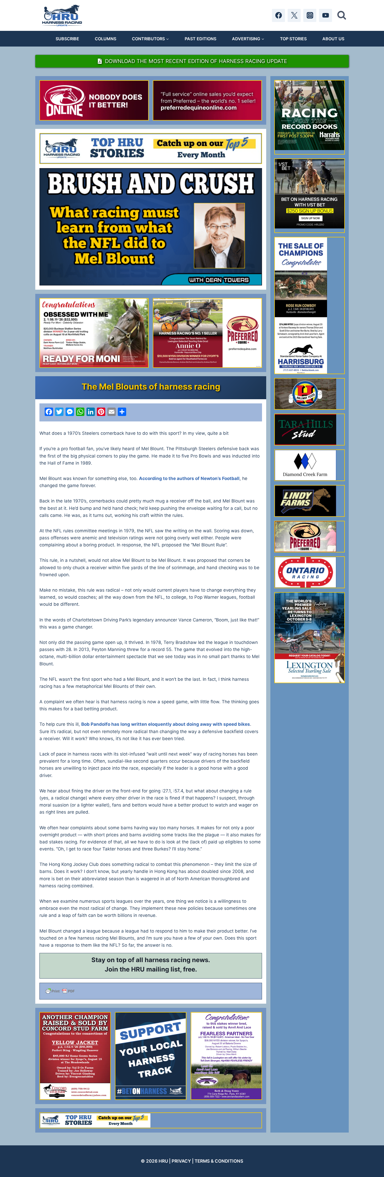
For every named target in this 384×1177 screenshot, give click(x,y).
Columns (105, 38)
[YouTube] (325, 15)
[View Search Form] (342, 15)
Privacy (181, 1161)
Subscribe (67, 38)
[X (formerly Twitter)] (294, 15)
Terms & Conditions (219, 1161)
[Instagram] (309, 15)
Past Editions (200, 38)
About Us (333, 38)
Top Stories (293, 38)
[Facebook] (278, 15)
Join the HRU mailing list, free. (151, 969)
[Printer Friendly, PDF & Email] (151, 991)
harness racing (167, 960)
